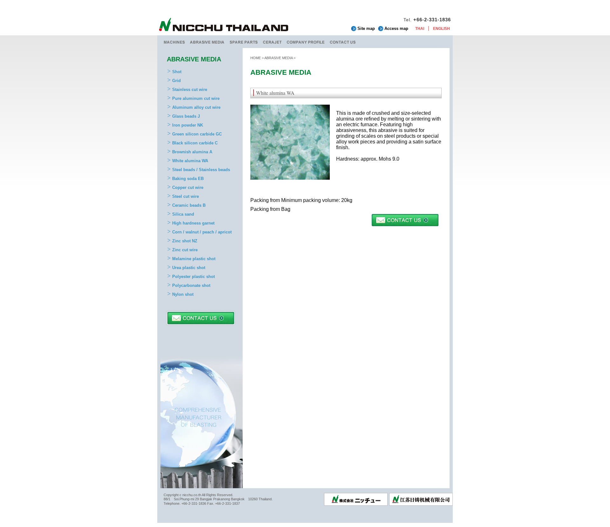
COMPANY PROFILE (305, 41)
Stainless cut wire (189, 89)
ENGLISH (441, 28)
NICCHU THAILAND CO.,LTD (224, 25)
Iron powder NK (187, 125)
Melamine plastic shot (193, 258)
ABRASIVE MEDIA (207, 41)
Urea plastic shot (188, 267)
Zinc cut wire (185, 249)
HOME (255, 58)
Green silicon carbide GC (197, 134)
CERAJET (272, 41)
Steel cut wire (185, 196)
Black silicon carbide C (195, 143)
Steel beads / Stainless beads (201, 169)
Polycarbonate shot (191, 285)
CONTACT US (342, 41)
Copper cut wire (187, 187)
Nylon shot (182, 294)
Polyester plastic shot (193, 276)
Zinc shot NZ (184, 241)
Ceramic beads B (189, 205)
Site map (366, 28)
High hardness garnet (193, 223)
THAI (419, 28)
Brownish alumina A (192, 151)
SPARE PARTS (244, 41)
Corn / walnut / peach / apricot (202, 232)
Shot (176, 71)
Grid (176, 80)
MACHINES (173, 41)
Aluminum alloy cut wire (196, 107)
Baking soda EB (188, 178)
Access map (396, 28)
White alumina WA (190, 160)
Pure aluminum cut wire (196, 98)
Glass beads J (186, 116)
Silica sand (183, 214)
